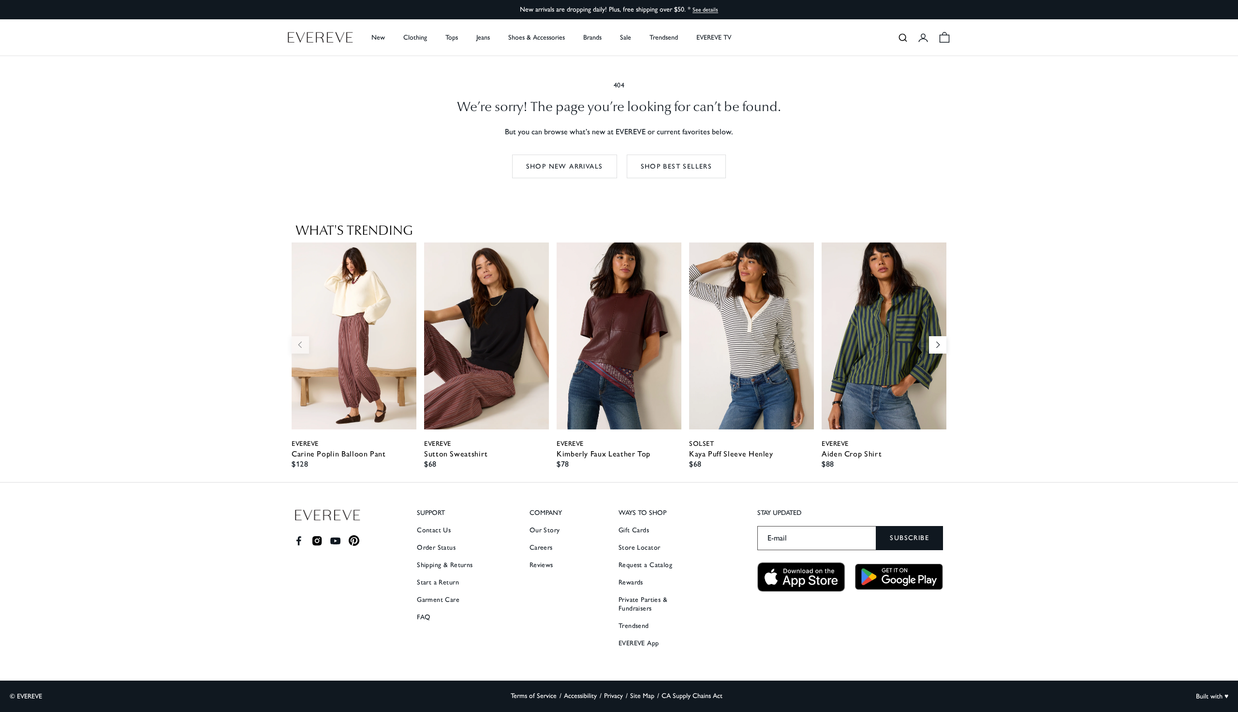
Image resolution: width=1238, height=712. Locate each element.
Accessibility (580, 696)
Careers (541, 547)
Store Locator (639, 547)
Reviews (541, 565)
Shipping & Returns (445, 565)
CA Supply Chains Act (692, 696)
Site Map (642, 696)
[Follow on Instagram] (317, 540)
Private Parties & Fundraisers (643, 604)
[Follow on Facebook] (298, 540)
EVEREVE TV (713, 37)
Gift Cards (634, 530)
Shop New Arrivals (564, 166)
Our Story (545, 530)
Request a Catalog (645, 565)
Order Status (436, 547)
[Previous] (300, 345)
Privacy (613, 696)
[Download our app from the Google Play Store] (899, 577)
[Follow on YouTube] (335, 540)
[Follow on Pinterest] (354, 540)
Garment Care (438, 600)
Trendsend (663, 37)
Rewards (631, 582)
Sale (625, 37)
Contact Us (434, 530)
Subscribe (909, 538)
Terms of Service (534, 696)
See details (705, 9)
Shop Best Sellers (676, 166)
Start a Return (438, 582)
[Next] (937, 345)
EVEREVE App (639, 643)
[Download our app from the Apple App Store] (801, 577)
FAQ (423, 617)
